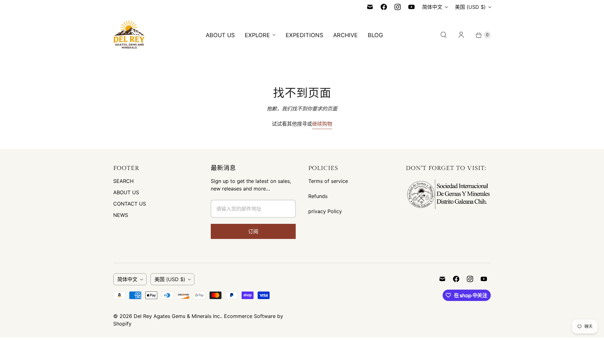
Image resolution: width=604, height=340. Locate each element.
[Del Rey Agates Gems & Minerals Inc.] (129, 35)
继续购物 (322, 124)
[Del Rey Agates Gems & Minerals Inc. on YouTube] (411, 7)
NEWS (120, 215)
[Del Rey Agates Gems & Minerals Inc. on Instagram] (398, 7)
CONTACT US (129, 204)
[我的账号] (461, 34)
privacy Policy (325, 211)
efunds (319, 196)
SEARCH (123, 181)
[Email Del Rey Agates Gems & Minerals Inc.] (370, 7)
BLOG (375, 35)
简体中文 (432, 7)
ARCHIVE (345, 35)
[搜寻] (443, 34)
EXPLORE (257, 35)
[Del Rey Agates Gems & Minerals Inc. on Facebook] (384, 7)
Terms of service (328, 181)
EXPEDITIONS (304, 35)
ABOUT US (220, 35)
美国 (470, 7)
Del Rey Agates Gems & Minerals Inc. (177, 316)
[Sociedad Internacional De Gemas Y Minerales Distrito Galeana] (448, 209)
